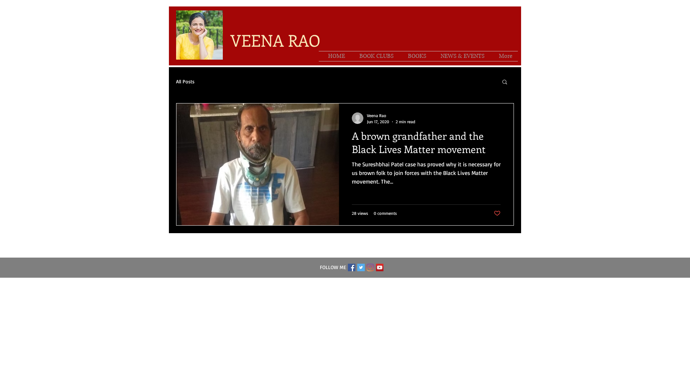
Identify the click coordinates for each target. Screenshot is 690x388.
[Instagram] (370, 267)
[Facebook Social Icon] (351, 267)
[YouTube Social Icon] (379, 267)
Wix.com (389, 282)
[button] (504, 82)
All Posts (185, 81)
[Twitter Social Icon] (361, 267)
